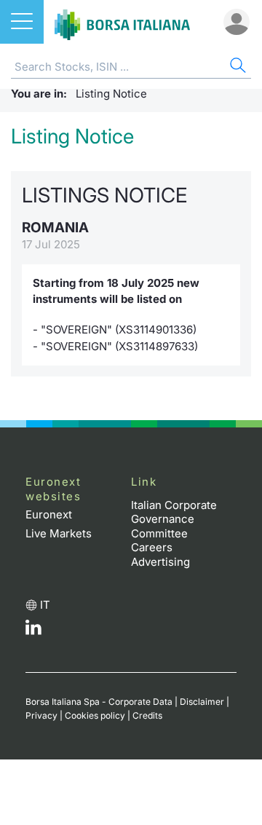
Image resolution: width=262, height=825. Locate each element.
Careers (151, 547)
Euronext (48, 514)
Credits (147, 715)
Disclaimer (202, 701)
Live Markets (58, 533)
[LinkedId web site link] (33, 631)
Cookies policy (95, 715)
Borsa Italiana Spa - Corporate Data (98, 701)
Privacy (41, 715)
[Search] (236, 67)
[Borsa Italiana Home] (122, 22)
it (45, 605)
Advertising (160, 562)
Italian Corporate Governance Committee (174, 519)
